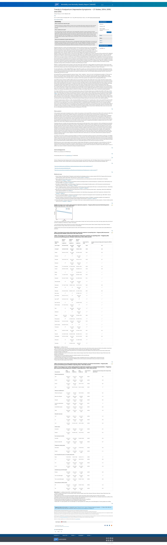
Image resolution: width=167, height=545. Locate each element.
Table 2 (101, 42)
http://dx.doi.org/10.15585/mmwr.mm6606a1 (85, 508)
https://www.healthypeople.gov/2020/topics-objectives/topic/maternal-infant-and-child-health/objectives (73, 166)
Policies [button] (73, 535)
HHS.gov (108, 543)
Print (55, 15)
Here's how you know (109, 1)
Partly (58, 531)
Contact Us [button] (56, 535)
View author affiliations (95, 17)
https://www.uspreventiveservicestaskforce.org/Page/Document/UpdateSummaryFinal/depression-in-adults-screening (75, 170)
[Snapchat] (110, 540)
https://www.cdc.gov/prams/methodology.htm (62, 168)
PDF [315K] (64, 521)
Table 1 (101, 40)
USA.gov (112, 543)
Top (112, 108)
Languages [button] (80, 535)
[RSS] (112, 540)
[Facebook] (106, 538)
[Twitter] (108, 538)
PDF (102, 48)
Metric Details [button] (109, 32)
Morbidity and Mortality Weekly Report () (78, 4)
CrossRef (81, 177)
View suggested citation (58, 19)
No (61, 531)
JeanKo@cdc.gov (69, 155)
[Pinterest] (108, 540)
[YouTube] (106, 540)
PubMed (86, 177)
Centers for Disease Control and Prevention (63, 526)
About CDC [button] (65, 535)
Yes (55, 531)
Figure (111, 92)
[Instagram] (110, 538)
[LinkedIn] (112, 538)
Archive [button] (88, 535)
